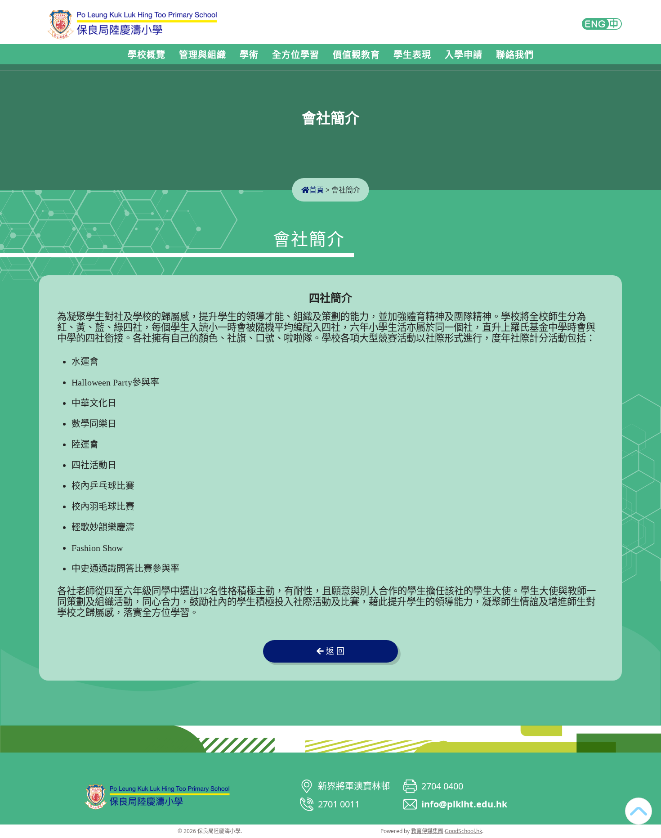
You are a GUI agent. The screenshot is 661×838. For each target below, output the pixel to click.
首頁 (316, 190)
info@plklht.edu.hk (464, 804)
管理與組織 (202, 55)
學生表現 (412, 55)
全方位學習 (295, 55)
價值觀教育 (356, 55)
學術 (249, 55)
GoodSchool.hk (463, 831)
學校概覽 (146, 55)
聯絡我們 (515, 55)
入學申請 (463, 55)
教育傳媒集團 (427, 831)
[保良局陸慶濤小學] (157, 795)
